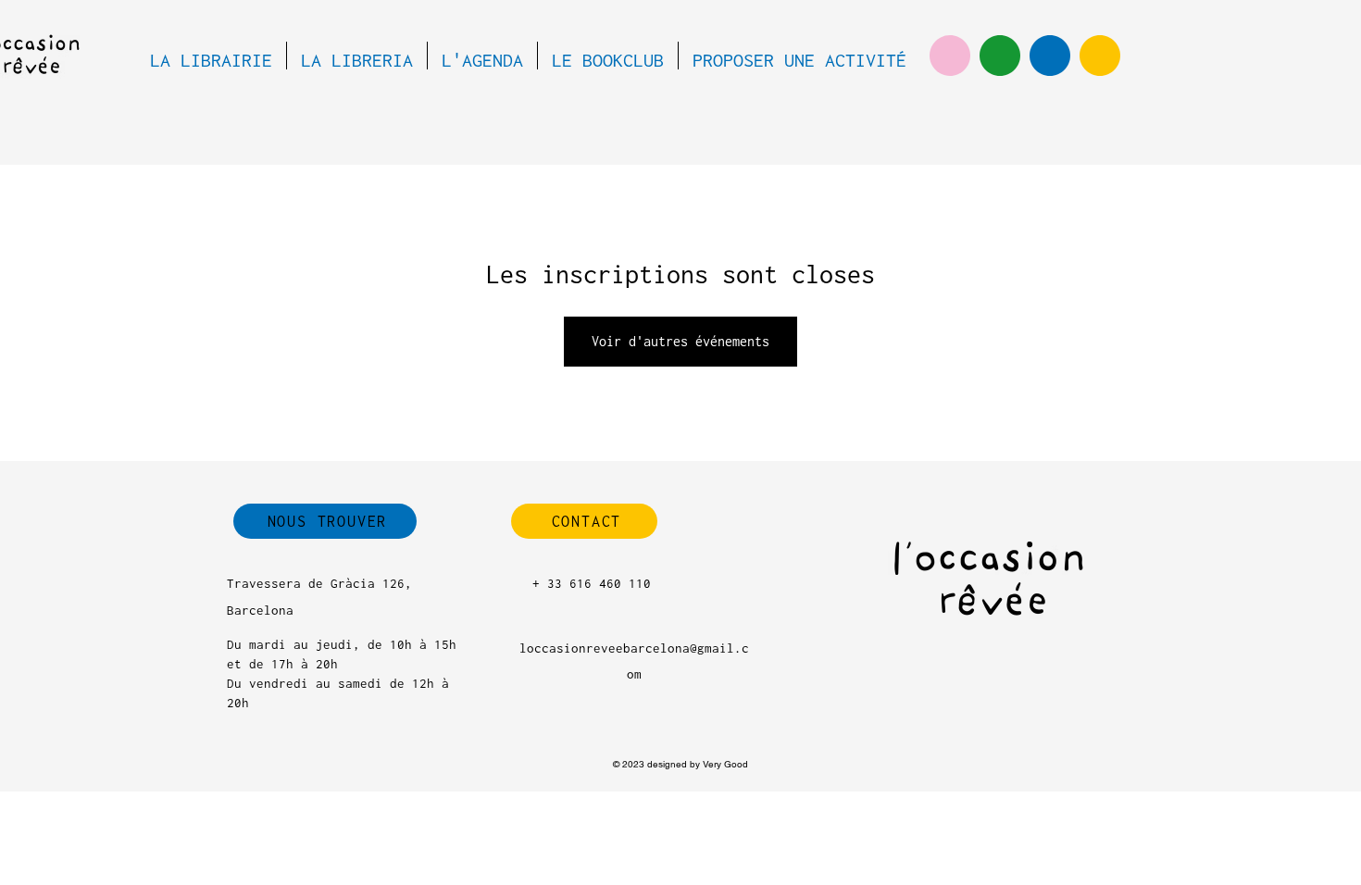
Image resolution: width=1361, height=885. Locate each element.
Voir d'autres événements (680, 341)
